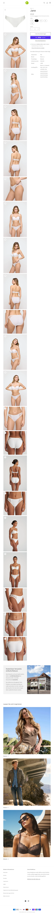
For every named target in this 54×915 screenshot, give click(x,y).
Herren (5, 807)
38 (36, 20)
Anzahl (31, 26)
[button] (4, 2)
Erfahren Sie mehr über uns (33, 879)
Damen (5, 756)
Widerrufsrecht (6, 896)
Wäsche (5, 859)
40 (40, 20)
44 (32, 23)
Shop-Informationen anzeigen (38, 47)
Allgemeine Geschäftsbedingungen (10, 890)
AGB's (4, 884)
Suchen (4, 875)
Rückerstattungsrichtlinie (8, 893)
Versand (36, 15)
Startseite (5, 872)
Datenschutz (6, 887)
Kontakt (5, 878)
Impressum (5, 881)
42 (45, 20)
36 (32, 20)
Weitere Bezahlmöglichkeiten (40, 40)
